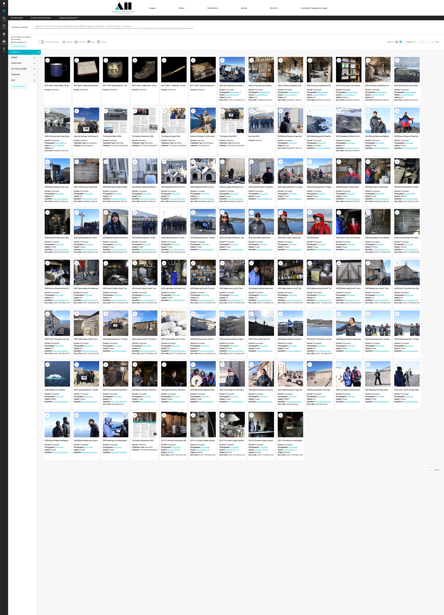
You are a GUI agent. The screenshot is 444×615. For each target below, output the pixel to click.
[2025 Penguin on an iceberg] (57, 374)
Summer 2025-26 (232, 95)
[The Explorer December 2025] (144, 120)
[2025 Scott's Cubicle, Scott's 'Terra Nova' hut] (115, 272)
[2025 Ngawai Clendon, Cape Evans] (348, 323)
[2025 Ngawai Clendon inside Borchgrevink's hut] (144, 374)
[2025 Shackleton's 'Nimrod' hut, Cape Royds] (348, 120)
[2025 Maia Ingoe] (319, 221)
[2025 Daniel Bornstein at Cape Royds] (261, 171)
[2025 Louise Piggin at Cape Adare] (232, 374)
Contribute (4, 44)
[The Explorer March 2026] (115, 120)
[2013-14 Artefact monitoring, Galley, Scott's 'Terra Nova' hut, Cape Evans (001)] (174, 424)
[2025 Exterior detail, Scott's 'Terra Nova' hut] (348, 272)
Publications (212, 8)
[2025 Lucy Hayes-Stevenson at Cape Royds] (232, 171)
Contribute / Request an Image (314, 8)
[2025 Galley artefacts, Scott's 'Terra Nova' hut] (319, 272)
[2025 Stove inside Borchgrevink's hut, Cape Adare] (115, 374)
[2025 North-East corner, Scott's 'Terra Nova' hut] (203, 323)
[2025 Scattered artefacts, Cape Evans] (232, 323)
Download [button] (67, 42)
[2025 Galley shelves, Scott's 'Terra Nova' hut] (290, 272)
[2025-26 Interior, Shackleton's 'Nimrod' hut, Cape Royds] (290, 69)
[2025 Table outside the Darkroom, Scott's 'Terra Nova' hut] (86, 272)
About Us (274, 8)
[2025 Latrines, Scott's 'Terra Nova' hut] (144, 323)
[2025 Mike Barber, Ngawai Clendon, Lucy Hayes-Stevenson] (203, 374)
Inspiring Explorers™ (68, 18)
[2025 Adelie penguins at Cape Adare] (290, 374)
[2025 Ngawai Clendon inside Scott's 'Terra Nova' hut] (261, 272)
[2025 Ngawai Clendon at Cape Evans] (290, 323)
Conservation (16, 18)
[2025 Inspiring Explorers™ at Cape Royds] (290, 171)
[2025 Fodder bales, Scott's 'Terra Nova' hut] (86, 323)
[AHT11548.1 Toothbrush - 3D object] (174, 69)
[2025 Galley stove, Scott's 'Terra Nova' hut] (232, 272)
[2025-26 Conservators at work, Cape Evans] (232, 69)
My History (4, 28)
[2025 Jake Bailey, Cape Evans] (261, 221)
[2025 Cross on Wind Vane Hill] (261, 323)
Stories (244, 8)
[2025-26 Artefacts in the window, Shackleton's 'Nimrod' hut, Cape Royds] (348, 69)
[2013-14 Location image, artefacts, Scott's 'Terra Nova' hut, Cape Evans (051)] (232, 424)
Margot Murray (235, 92)
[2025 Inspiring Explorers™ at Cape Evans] (203, 221)
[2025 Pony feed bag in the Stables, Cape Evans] (407, 221)
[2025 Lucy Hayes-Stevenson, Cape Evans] (232, 221)
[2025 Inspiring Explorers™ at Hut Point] (86, 221)
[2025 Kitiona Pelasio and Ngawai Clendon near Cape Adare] (57, 424)
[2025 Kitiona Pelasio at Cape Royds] (290, 120)
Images (152, 8)
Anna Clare (293, 143)
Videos (181, 8)
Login (4, 36)
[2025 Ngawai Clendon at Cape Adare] (261, 374)
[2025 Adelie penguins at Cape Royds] (319, 120)
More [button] (4, 51)
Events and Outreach (41, 18)
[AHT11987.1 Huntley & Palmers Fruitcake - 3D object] (203, 69)
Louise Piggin (410, 194)
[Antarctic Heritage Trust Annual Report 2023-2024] (203, 120)
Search (4, 21)
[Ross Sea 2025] (261, 120)
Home (4, 5)
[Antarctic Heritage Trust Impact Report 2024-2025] (86, 120)
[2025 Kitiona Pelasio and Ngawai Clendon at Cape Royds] (378, 120)
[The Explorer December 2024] (144, 424)
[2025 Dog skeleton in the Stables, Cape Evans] (378, 221)
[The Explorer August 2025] (174, 120)
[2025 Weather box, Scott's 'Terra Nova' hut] (378, 272)
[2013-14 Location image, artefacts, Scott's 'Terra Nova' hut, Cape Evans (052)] (203, 424)
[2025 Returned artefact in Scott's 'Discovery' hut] (407, 171)
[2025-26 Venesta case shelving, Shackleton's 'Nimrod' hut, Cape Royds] (261, 69)
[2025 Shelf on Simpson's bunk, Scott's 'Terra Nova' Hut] (57, 272)
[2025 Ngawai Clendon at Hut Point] (115, 221)
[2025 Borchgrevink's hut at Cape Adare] (319, 374)
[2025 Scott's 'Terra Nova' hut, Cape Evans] (407, 272)
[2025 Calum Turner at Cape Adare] (407, 374)
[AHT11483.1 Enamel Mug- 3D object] (57, 69)
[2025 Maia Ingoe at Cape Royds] (348, 171)
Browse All (4, 13)
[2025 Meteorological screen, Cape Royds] (57, 171)
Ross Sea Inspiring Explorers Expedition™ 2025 (332, 148)
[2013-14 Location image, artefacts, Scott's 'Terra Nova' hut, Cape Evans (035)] (261, 424)
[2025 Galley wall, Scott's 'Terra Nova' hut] (203, 272)
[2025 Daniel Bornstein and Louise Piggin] (57, 221)
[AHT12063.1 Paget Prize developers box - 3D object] (86, 69)
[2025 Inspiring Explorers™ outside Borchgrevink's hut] (86, 374)
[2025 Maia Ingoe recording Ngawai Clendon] (115, 424)
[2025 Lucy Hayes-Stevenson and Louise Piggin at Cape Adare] (348, 374)
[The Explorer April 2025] (232, 120)
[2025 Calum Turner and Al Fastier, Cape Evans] (348, 221)
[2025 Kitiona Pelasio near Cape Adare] (86, 424)
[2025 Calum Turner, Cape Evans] (290, 221)
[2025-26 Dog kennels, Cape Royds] (57, 120)
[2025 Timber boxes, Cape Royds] (86, 171)
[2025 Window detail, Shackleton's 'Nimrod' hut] (144, 171)
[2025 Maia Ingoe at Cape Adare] (378, 374)
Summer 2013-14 (173, 450)
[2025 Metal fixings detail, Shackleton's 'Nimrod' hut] (115, 171)
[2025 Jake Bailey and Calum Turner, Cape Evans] (174, 272)
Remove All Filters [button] (19, 46)
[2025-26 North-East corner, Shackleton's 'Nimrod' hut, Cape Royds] (407, 69)
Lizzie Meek (176, 447)
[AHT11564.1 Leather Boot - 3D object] (144, 69)
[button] (80, 42)
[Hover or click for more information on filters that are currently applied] (25, 42)
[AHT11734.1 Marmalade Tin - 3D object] (115, 69)
